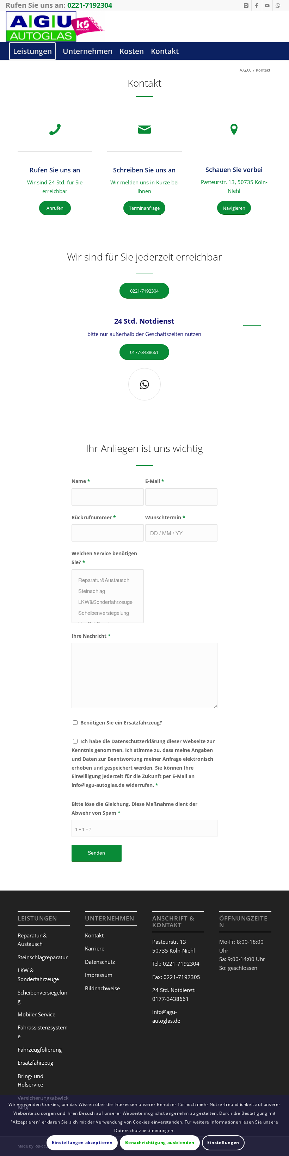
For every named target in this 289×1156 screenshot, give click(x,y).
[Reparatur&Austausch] (107, 579)
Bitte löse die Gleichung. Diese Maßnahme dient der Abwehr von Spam (134, 808)
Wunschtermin (165, 517)
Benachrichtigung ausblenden (159, 1142)
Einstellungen (223, 1142)
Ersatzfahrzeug (35, 1062)
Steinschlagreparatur (43, 957)
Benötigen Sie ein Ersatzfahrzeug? (121, 722)
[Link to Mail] (267, 5)
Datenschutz (100, 961)
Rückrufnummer (94, 517)
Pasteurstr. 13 (169, 941)
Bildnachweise (102, 988)
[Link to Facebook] (257, 5)
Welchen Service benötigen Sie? (104, 557)
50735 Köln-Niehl (173, 950)
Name (81, 481)
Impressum (98, 974)
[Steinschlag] (107, 590)
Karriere (94, 948)
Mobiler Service (36, 1014)
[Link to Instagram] (246, 5)
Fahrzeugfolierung (40, 1049)
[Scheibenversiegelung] (107, 612)
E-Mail (154, 481)
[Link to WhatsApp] (278, 5)
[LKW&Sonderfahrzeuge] (107, 601)
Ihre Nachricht (91, 635)
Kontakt (94, 935)
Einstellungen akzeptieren (82, 1142)
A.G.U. (245, 70)
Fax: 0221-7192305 (176, 976)
